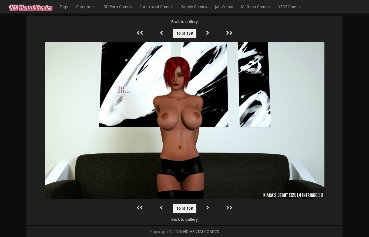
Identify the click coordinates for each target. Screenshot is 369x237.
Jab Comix (224, 6)
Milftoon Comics (255, 6)
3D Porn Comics (118, 6)
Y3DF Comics (289, 6)
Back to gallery (184, 21)
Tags (64, 6)
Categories (86, 6)
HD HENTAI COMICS (201, 231)
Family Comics (194, 6)
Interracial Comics (156, 6)
